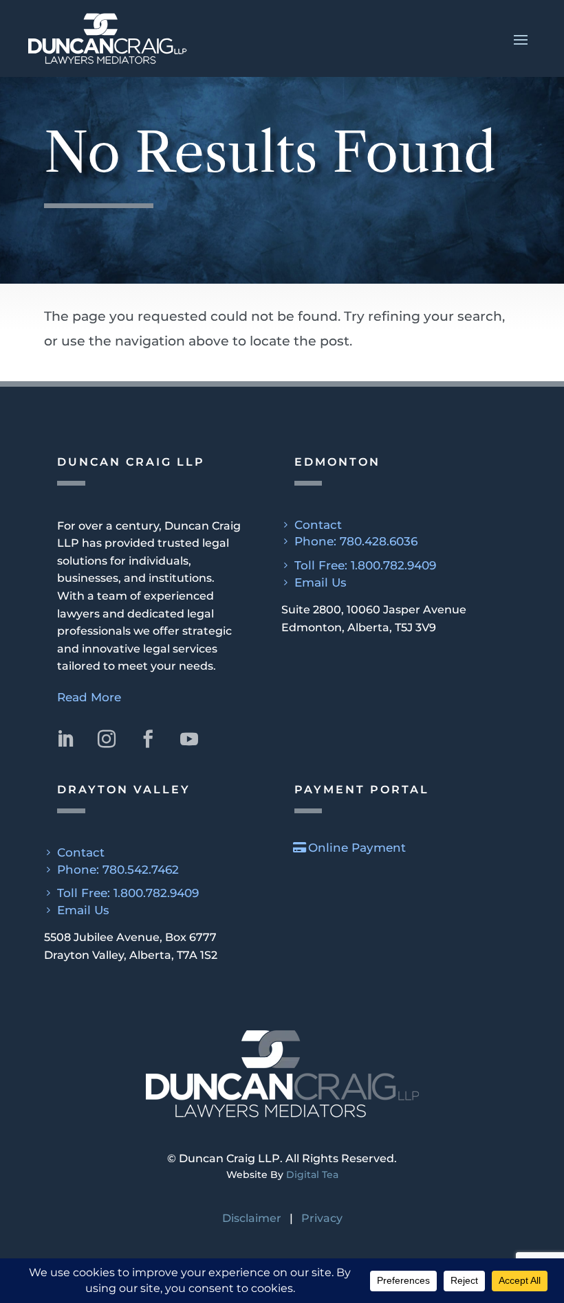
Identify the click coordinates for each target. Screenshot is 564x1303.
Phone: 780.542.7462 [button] (118, 869)
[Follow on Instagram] (106, 739)
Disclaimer (251, 1218)
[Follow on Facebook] (148, 739)
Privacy (322, 1218)
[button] (282, 38)
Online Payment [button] (357, 847)
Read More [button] (89, 697)
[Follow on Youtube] (189, 739)
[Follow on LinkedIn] (65, 739)
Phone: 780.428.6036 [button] (355, 541)
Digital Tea (312, 1174)
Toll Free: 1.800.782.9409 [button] (365, 565)
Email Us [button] (320, 582)
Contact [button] (318, 525)
